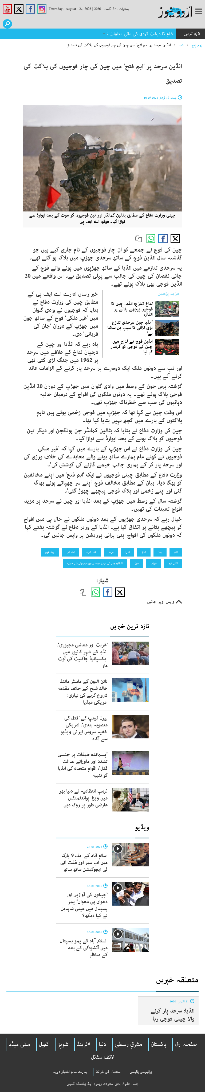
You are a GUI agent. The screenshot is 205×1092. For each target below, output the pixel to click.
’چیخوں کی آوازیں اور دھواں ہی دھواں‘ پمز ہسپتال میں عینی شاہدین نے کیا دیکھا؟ (84, 905)
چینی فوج (49, 552)
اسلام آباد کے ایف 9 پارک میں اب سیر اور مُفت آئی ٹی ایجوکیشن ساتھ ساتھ (84, 862)
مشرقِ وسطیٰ (128, 1044)
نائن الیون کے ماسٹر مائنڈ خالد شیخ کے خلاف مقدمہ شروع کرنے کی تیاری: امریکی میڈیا (82, 692)
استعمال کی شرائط (108, 1071)
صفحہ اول (186, 1044)
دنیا (181, 45)
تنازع (127, 552)
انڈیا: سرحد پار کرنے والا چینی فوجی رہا (172, 1015)
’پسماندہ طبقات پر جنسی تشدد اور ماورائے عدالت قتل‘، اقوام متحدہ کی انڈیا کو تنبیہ (83, 765)
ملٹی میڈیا (19, 1044)
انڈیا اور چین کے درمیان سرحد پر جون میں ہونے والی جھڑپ (95, 563)
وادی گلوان (91, 552)
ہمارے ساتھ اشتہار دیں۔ (70, 1071)
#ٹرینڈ (83, 1044)
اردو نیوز (70, 552)
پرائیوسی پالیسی (140, 1071)
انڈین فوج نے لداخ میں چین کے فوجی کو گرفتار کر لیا (132, 346)
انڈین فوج (173, 563)
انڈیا (176, 552)
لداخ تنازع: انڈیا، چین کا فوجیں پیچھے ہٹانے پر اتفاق (132, 309)
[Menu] (198, 11)
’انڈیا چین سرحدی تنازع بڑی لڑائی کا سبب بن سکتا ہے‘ (130, 328)
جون (137, 563)
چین (160, 552)
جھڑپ (154, 563)
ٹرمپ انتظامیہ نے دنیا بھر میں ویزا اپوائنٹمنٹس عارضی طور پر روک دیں (83, 798)
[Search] (7, 24)
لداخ (144, 552)
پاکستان (158, 1044)
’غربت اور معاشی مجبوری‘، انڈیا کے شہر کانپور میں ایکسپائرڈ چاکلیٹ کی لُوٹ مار (82, 655)
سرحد (110, 552)
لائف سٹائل (102, 1057)
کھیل (44, 1044)
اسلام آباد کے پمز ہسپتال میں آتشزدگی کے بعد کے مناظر (84, 948)
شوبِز (63, 1044)
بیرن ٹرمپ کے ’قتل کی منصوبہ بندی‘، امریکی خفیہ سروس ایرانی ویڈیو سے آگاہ (84, 728)
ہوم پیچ (196, 45)
